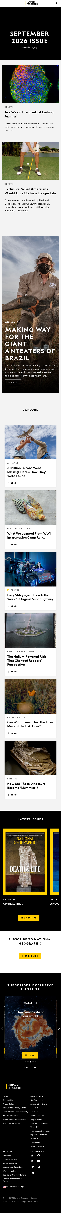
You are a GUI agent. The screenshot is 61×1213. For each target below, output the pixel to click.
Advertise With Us (37, 1146)
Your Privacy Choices (11, 1123)
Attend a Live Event (38, 1104)
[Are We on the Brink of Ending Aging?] (30, 100)
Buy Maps (34, 1111)
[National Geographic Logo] (12, 1089)
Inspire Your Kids (37, 1115)
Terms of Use (8, 1100)
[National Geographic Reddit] (32, 1173)
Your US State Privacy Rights (14, 1108)
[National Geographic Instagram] (32, 1155)
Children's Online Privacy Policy (15, 1111)
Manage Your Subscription (13, 1167)
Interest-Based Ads (10, 1115)
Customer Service (10, 1159)
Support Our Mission (38, 1135)
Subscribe (7, 1155)
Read (14, 483)
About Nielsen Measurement (14, 1119)
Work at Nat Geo (9, 1171)
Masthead (34, 1138)
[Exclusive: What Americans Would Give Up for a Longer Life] (30, 179)
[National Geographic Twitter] (32, 1161)
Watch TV (34, 1127)
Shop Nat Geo (36, 1119)
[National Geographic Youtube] (38, 1161)
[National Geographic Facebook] (38, 1155)
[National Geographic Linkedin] (32, 1167)
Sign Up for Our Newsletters (14, 1175)
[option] (25, 867)
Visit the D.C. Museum (39, 1123)
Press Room (35, 1142)
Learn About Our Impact (40, 1131)
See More (31, 1067)
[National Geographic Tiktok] (39, 1167)
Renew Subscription (11, 1163)
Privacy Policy (8, 1104)
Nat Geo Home (36, 1100)
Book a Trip (35, 1108)
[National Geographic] (30, 3)
